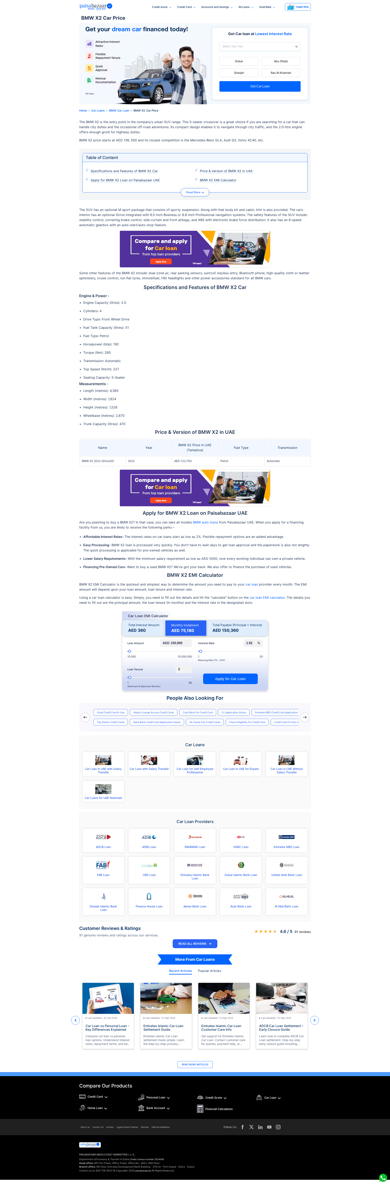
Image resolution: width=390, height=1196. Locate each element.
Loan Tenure (135, 669)
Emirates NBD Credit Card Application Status (280, 712)
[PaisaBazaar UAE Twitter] (251, 1127)
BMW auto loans (205, 522)
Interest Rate (206, 643)
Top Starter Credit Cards (110, 722)
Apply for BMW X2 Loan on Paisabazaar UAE (125, 180)
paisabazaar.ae (143, 1170)
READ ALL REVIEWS (195, 944)
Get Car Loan (260, 86)
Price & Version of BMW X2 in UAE (226, 171)
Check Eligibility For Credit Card (247, 722)
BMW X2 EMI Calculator (218, 180)
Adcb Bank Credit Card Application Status (157, 722)
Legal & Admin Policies (127, 1127)
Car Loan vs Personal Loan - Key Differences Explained (107, 1027)
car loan (252, 584)
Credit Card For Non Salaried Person (294, 722)
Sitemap (145, 1127)
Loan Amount (135, 643)
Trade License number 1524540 (147, 1159)
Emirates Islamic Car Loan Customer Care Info (221, 1027)
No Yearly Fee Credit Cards (205, 722)
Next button (314, 1020)
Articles (110, 1127)
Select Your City (232, 46)
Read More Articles (195, 1064)
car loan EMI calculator (267, 597)
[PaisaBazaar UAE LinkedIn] (260, 1127)
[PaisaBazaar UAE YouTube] (269, 1127)
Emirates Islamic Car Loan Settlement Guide (163, 1027)
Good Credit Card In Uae (111, 712)
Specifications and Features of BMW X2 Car (124, 171)
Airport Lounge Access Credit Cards (153, 712)
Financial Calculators (219, 1109)
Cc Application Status (234, 712)
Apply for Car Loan (230, 679)
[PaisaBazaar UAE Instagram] (278, 1127)
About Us (85, 1127)
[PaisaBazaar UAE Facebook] (242, 1127)
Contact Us (97, 1127)
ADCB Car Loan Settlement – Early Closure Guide (281, 1027)
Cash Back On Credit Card (198, 712)
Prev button (75, 1020)
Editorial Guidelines (161, 1127)
